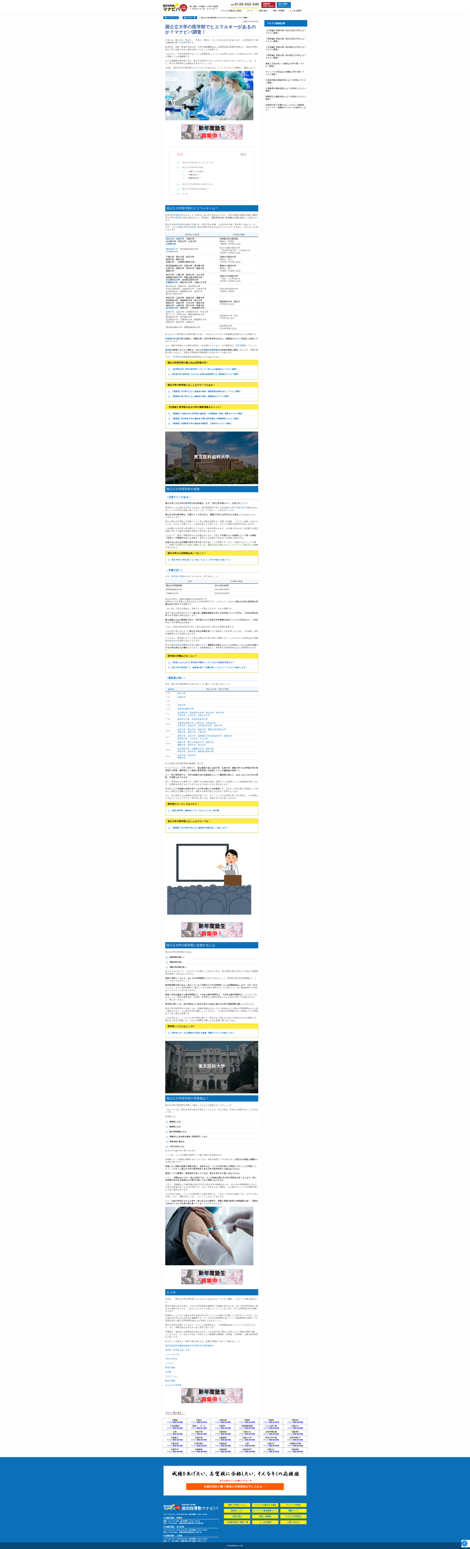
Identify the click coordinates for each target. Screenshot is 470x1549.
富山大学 (202, 745)
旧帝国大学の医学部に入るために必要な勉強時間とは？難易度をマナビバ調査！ (206, 374)
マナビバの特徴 (293, 1505)
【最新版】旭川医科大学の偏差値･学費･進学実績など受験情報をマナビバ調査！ (206, 418)
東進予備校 (170, 1367)
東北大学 (210, 712)
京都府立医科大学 (186, 723)
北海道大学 (171, 244)
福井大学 (200, 742)
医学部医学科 (177, 215)
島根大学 (182, 742)
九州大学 (192, 715)
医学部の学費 (177, 576)
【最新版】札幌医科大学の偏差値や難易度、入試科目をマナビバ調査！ (202, 423)
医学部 (186, 42)
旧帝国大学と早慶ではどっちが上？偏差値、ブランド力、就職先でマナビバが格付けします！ (286, 107)
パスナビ (169, 1363)
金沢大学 (182, 729)
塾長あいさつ (237, 1510)
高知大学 (192, 745)
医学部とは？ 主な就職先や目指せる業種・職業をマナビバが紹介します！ (203, 1033)
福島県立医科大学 (206, 751)
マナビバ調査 (171, 1422)
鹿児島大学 (183, 738)
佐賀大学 (192, 751)
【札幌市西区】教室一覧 (237, 1522)
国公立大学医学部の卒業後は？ (195, 189)
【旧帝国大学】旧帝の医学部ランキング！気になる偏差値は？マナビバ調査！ (205, 369)
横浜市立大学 (184, 719)
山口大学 (204, 738)
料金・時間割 (278, 11)
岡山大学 (192, 729)
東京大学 (170, 239)
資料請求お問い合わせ (268, 5)
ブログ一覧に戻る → (174, 1413)
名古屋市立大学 (205, 725)
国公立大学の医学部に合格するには (197, 184)
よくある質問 (295, 11)
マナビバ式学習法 (293, 1516)
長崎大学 (182, 732)
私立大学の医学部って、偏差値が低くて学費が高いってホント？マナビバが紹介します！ (210, 667)
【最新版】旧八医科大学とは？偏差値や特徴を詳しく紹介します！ (200, 828)
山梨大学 (200, 723)
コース (250, 11)
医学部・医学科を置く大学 (177, 1350)
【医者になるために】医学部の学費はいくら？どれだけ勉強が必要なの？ (203, 662)
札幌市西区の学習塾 (200, 1507)
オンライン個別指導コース (265, 1510)
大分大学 (194, 738)
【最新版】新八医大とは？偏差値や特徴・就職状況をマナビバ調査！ (201, 396)
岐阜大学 (218, 725)
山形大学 (182, 755)
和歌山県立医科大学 (217, 729)
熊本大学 (192, 732)
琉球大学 (210, 749)
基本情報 (180, 1422)
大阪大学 (182, 705)
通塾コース (293, 1510)
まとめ (185, 194)
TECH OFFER (171, 1359)
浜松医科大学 (216, 736)
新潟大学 (202, 729)
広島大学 (182, 725)
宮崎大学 (228, 736)
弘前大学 (192, 755)
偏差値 (171, 689)
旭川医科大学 (172, 308)
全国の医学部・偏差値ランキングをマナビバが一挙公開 (195, 810)
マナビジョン (171, 1376)
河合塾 (168, 1372)
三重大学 (202, 732)
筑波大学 (192, 725)
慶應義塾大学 (172, 249)
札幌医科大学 (172, 282)
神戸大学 (220, 712)
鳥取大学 (210, 742)
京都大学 (180, 239)
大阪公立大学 (204, 715)
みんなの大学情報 (173, 1385)
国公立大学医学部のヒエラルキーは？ (198, 163)
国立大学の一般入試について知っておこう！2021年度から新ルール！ (201, 560)
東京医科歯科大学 (186, 709)
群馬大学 (182, 736)
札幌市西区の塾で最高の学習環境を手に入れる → (235, 1486)
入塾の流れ (263, 11)
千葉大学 (182, 715)
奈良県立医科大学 (200, 719)
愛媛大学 (182, 745)
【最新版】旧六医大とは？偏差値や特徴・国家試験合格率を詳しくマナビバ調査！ (207, 391)
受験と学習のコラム (237, 1505)
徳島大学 (182, 758)
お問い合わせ (293, 1522)
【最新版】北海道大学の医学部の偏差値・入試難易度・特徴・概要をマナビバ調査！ (208, 413)
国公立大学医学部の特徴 (192, 167)
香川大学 (192, 742)
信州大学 (192, 736)
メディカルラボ (172, 1354)
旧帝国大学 (170, 338)
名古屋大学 (183, 712)
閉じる (243, 154)
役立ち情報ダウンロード (283, 5)
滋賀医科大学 (204, 736)
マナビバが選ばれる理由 (231, 11)
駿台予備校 (170, 1381)
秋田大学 (182, 751)
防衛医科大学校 (197, 712)
